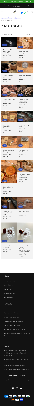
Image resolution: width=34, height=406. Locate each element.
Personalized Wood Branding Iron (24, 52)
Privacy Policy (8, 289)
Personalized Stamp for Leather (25, 76)
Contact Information (10, 281)
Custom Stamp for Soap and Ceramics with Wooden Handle (25, 176)
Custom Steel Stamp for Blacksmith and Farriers (9, 126)
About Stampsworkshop (11, 313)
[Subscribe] (28, 380)
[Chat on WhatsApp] (25, 13)
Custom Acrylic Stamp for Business (8, 246)
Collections (17, 18)
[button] (2, 12)
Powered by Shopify (22, 402)
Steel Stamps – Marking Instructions (14, 329)
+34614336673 (24, 369)
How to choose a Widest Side (12, 325)
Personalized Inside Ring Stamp (24, 212)
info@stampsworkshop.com (16, 365)
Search (6, 309)
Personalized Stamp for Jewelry (9, 100)
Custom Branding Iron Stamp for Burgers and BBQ (8, 187)
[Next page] (22, 265)
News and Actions (9, 340)
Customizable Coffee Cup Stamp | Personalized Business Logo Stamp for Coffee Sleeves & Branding (24, 248)
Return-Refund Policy (10, 293)
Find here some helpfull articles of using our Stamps (17, 335)
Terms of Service (8, 285)
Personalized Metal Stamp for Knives (8, 76)
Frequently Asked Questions (12, 317)
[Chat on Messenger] (22, 13)
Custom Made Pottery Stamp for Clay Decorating (8, 51)
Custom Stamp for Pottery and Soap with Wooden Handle (24, 101)
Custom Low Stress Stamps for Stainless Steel (8, 213)
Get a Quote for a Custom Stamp (13, 321)
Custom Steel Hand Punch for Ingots (24, 151)
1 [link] (12, 265)
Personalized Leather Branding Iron (8, 151)
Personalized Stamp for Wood (25, 125)
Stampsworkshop (6, 18)
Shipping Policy (8, 297)
